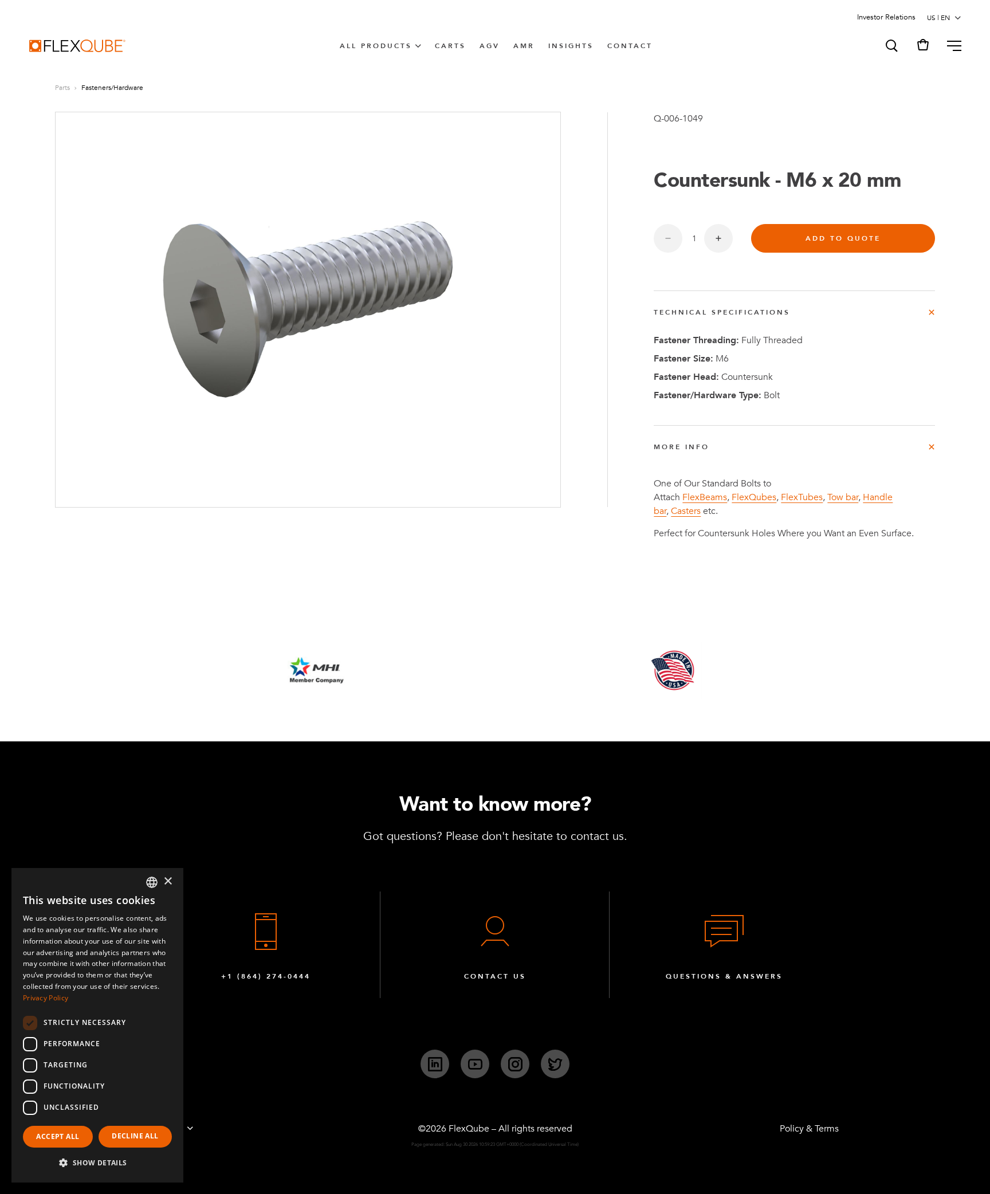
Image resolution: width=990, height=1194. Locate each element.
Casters (686, 511)
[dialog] (97, 1025)
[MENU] (949, 45)
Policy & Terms (809, 1128)
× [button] (167, 881)
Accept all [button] (57, 1136)
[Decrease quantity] (668, 238)
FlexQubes (754, 497)
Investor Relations (886, 17)
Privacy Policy (45, 998)
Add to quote (843, 238)
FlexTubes (802, 497)
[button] (891, 46)
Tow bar (842, 497)
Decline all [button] (135, 1136)
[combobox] (152, 882)
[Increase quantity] (718, 238)
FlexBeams (704, 497)
